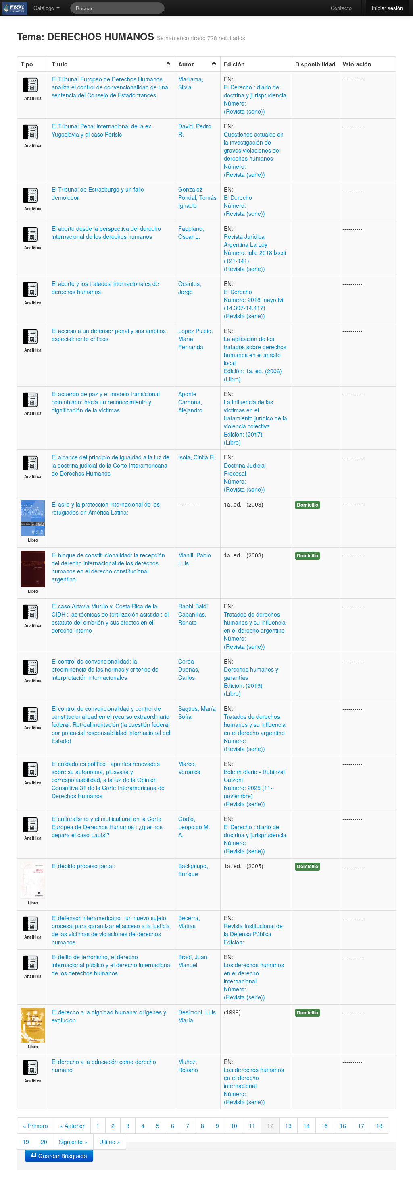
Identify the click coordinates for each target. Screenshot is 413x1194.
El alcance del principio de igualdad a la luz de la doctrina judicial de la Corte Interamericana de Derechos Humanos (110, 465)
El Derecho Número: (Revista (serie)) (244, 205)
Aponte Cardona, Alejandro (190, 402)
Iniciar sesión (387, 8)
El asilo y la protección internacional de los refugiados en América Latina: (106, 508)
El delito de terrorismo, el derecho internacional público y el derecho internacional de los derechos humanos (111, 965)
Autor (186, 64)
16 (343, 1126)
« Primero (35, 1126)
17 (361, 1126)
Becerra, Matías (189, 922)
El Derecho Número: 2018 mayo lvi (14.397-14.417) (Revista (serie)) (253, 304)
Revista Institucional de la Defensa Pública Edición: (253, 934)
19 (26, 1142)
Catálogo (44, 8)
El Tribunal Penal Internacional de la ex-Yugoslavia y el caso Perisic (102, 130)
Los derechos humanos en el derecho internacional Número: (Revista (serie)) (254, 981)
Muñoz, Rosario (188, 1065)
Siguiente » (73, 1142)
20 (44, 1142)
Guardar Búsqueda (62, 1156)
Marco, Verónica (189, 767)
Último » (109, 1142)
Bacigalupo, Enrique (193, 870)
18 (379, 1126)
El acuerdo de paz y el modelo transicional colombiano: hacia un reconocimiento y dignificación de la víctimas (106, 402)
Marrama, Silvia (190, 83)
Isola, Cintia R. (196, 457)
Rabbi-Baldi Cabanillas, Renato (193, 614)
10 (234, 1126)
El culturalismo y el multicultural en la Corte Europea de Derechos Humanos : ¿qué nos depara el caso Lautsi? (107, 827)
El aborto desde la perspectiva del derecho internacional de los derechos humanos (106, 232)
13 (288, 1126)
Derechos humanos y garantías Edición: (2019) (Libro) (251, 681)
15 (324, 1126)
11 (252, 1126)
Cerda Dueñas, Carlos (189, 669)
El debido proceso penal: (83, 866)
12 (270, 1126)
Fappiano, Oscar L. (191, 232)
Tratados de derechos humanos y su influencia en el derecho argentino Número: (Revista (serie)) (255, 630)
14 (306, 1126)
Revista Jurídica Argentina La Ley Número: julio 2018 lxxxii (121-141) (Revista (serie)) (255, 252)
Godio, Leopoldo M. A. (194, 827)
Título (60, 64)
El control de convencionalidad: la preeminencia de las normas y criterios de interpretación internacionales (105, 669)
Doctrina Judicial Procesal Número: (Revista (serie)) (245, 477)
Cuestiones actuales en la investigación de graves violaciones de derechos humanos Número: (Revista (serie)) (254, 154)
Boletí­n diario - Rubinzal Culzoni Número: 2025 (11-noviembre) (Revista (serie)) (254, 788)
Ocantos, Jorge (189, 287)
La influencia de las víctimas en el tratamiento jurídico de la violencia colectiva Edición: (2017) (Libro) (255, 422)
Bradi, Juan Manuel (192, 961)
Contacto (341, 8)
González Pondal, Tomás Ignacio (197, 197)
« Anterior (72, 1126)
